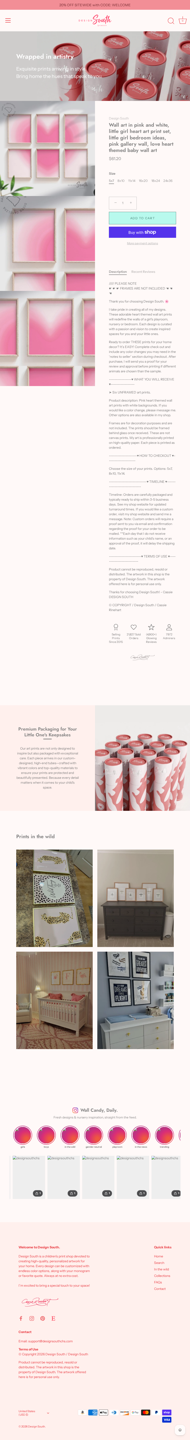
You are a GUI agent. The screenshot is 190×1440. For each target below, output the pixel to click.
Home (158, 1256)
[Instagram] (31, 1318)
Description (118, 272)
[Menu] (8, 20)
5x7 (111, 181)
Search (159, 1263)
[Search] (171, 21)
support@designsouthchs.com (50, 1341)
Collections (162, 1276)
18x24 (155, 181)
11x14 (131, 181)
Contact (160, 1289)
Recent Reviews (143, 272)
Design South (119, 118)
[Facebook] (21, 1318)
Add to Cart (142, 218)
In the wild (161, 1269)
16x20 (143, 181)
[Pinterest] (42, 1318)
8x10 (120, 181)
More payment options (142, 243)
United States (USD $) (27, 1413)
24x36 (167, 181)
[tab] (120, 271)
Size (112, 174)
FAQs (158, 1282)
